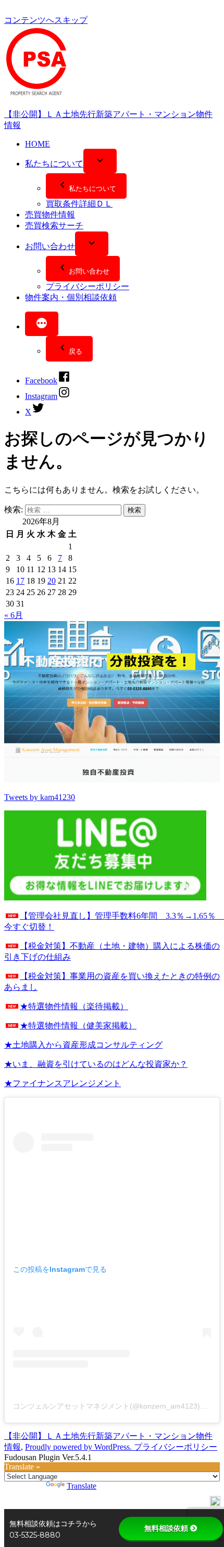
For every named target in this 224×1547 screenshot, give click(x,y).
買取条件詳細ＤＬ (79, 203)
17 (20, 580)
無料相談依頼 (166, 1528)
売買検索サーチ (54, 225)
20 (51, 580)
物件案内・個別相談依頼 (71, 297)
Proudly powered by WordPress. (79, 1446)
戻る (75, 351)
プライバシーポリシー (87, 286)
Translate (81, 1485)
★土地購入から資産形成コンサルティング (83, 1044)
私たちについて (54, 163)
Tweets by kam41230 (39, 797)
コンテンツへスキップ (46, 20)
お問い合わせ (50, 246)
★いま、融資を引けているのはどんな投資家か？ (96, 1064)
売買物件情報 (50, 214)
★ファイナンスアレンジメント (62, 1083)
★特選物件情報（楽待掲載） (74, 1006)
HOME (37, 143)
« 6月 (13, 615)
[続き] (41, 324)
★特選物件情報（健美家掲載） (78, 1025)
